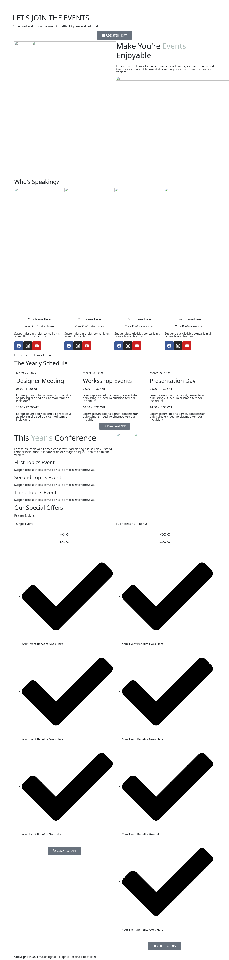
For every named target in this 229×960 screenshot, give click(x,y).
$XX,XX (64, 534)
